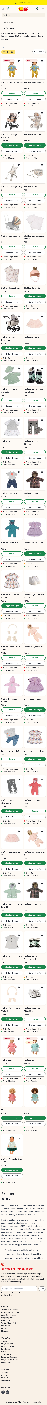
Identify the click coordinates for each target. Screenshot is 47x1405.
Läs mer (4, 39)
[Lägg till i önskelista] (19, 61)
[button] (37, 9)
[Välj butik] (3, 9)
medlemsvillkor (6, 1295)
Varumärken (8, 22)
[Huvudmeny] (42, 9)
